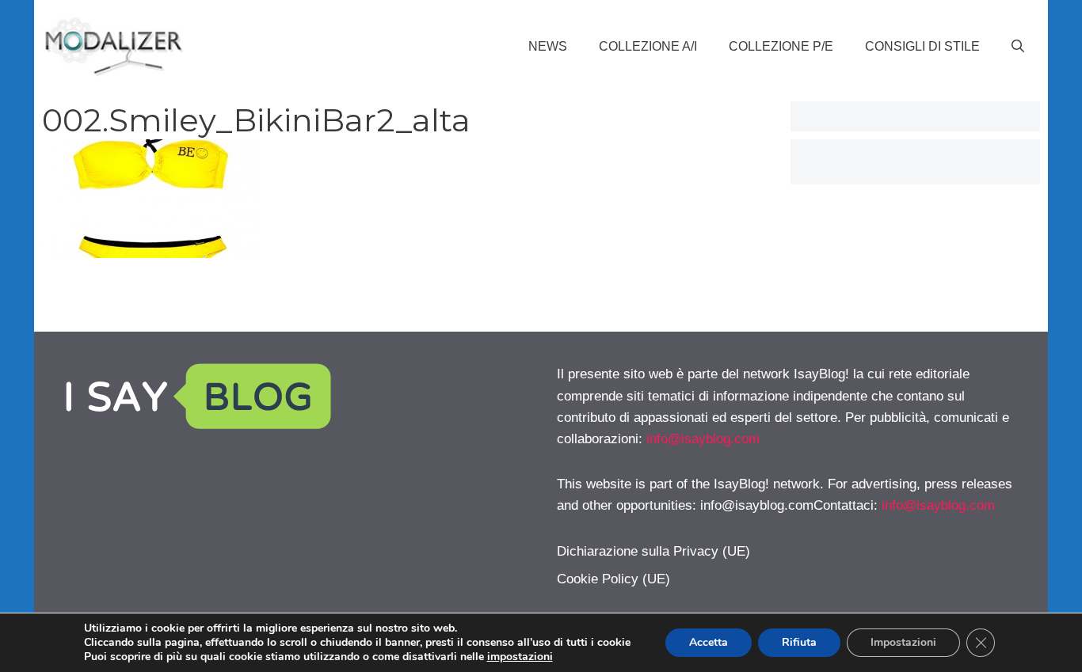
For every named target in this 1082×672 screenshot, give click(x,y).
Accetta (708, 642)
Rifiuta (799, 642)
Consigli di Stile (922, 46)
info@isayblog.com (703, 438)
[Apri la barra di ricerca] (1018, 46)
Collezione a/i (648, 46)
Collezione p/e (781, 46)
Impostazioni (903, 642)
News (547, 46)
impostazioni (520, 657)
